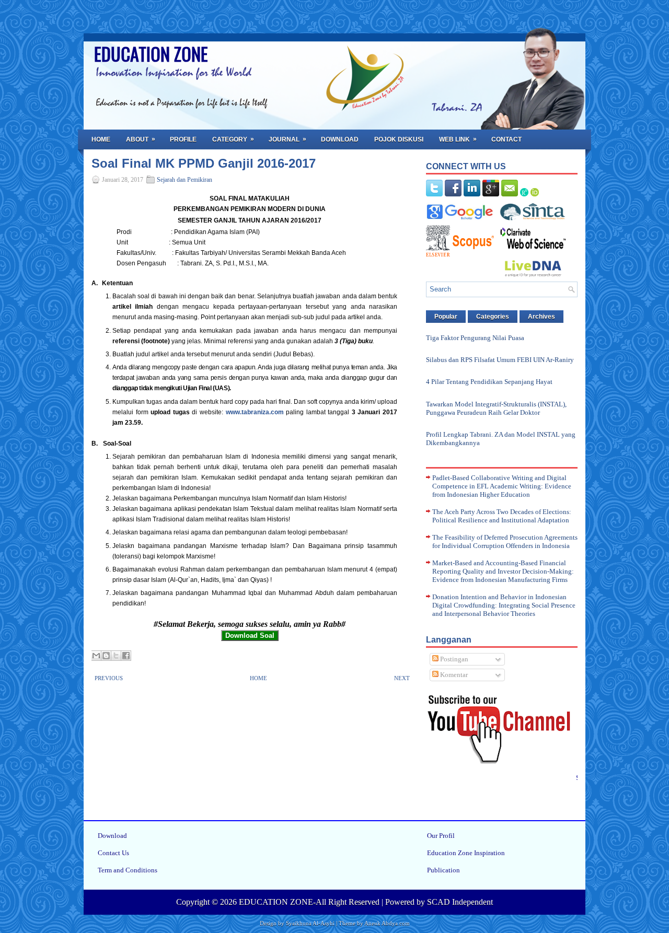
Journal (287, 139)
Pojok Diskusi (398, 139)
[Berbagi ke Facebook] (126, 655)
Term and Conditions (127, 870)
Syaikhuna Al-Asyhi (310, 923)
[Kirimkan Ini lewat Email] (96, 655)
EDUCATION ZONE (151, 53)
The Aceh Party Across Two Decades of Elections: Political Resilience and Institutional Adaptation (501, 516)
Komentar (453, 675)
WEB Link (458, 139)
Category (233, 139)
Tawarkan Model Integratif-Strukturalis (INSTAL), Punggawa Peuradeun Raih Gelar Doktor (496, 408)
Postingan (453, 659)
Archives (541, 316)
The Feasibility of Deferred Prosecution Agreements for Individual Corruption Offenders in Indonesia (505, 541)
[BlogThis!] (106, 655)
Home (100, 139)
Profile (183, 139)
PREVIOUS (109, 678)
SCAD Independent (460, 901)
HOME (258, 678)
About (140, 139)
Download (340, 139)
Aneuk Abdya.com (387, 923)
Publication (443, 870)
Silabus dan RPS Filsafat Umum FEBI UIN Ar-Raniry (500, 360)
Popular (445, 316)
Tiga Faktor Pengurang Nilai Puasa (475, 338)
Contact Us (113, 853)
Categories (492, 316)
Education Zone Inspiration (466, 853)
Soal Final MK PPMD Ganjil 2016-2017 (203, 163)
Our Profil (441, 835)
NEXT (402, 678)
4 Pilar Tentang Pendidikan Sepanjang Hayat (489, 382)
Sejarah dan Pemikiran (184, 179)
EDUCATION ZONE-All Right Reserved (309, 901)
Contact (506, 139)
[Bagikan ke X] (116, 655)
